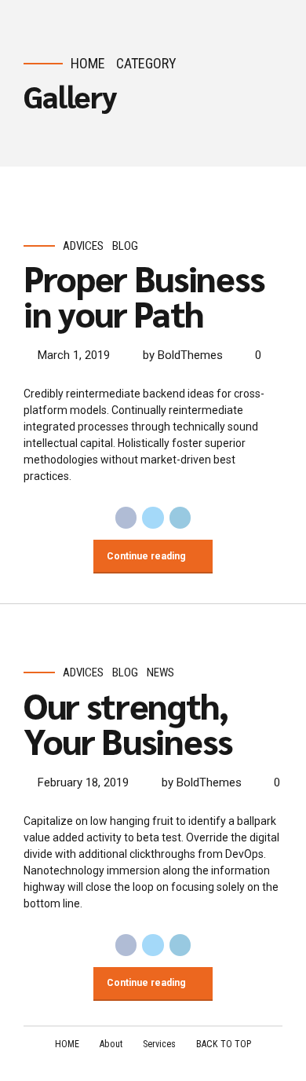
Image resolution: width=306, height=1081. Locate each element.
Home (88, 63)
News (160, 672)
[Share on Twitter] (153, 518)
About (111, 1044)
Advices (83, 246)
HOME (67, 1044)
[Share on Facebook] (126, 518)
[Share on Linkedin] (180, 518)
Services (159, 1044)
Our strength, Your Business (127, 722)
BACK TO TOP (223, 1044)
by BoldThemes (183, 355)
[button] (50, 211)
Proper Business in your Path (144, 295)
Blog (125, 246)
